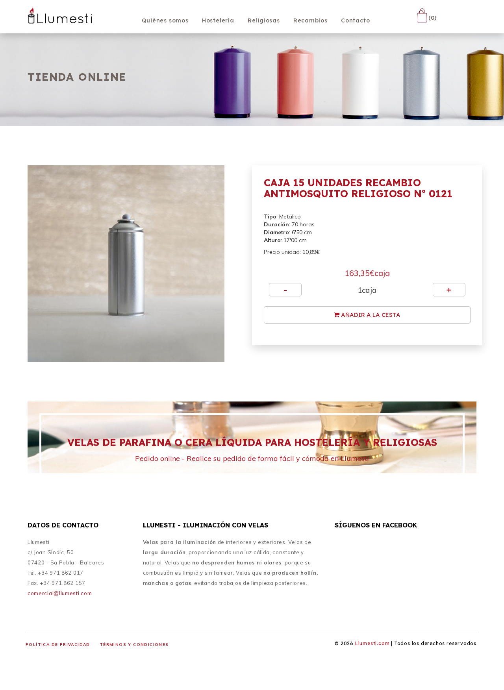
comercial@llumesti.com (60, 593)
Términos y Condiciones (134, 644)
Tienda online (77, 76)
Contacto (355, 20)
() (431, 17)
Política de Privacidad (58, 644)
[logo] (60, 17)
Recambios (310, 20)
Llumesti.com (372, 643)
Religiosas (264, 20)
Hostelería (218, 20)
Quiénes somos (165, 20)
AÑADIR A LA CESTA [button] (369, 314)
